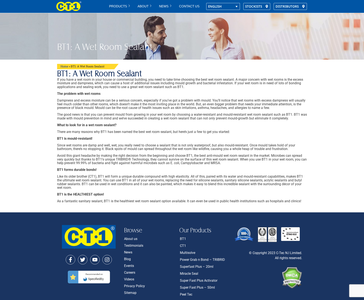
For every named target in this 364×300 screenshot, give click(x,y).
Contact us (189, 6)
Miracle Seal (189, 274)
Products (118, 6)
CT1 (183, 246)
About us (130, 239)
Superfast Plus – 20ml (196, 267)
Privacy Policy (134, 286)
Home (64, 66)
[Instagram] (107, 259)
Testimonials (133, 246)
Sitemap (130, 293)
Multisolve (187, 253)
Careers (129, 273)
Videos (129, 279)
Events (129, 266)
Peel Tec (186, 294)
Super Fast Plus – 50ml (197, 287)
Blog (127, 259)
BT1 (183, 239)
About (143, 6)
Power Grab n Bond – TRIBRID (202, 260)
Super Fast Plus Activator (198, 281)
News (164, 6)
